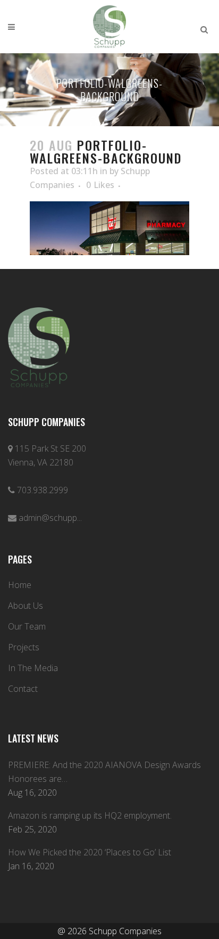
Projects (23, 647)
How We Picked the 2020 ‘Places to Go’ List (89, 852)
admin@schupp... (50, 518)
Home (19, 585)
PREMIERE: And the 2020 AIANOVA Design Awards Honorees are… (104, 772)
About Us (25, 605)
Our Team (27, 626)
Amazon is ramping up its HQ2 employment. (90, 815)
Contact (23, 689)
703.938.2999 (42, 490)
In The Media (33, 668)
